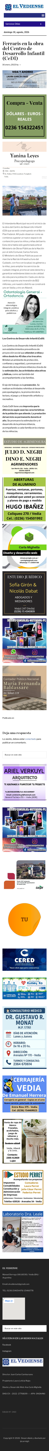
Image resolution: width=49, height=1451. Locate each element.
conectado (30, 739)
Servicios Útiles (12, 24)
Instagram (6, 1351)
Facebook (6, 1345)
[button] (43, 15)
